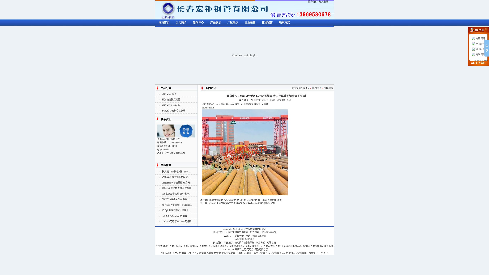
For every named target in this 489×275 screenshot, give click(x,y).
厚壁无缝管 (259, 253)
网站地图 (271, 242)
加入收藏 (323, 1)
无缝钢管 (201, 253)
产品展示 (215, 22)
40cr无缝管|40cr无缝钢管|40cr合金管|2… (299, 253)
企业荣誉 (250, 22)
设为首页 (312, 1)
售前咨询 (480, 38)
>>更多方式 (480, 61)
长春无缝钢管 (179, 253)
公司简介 (181, 22)
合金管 (217, 253)
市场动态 (328, 88)
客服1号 (480, 43)
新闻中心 (198, 22)
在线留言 (267, 22)
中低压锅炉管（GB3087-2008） (237, 253)
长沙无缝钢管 (272, 253)
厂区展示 (232, 22)
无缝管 (209, 253)
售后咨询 (480, 54)
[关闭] (483, 29)
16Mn (189, 253)
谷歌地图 (249, 239)
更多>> (324, 253)
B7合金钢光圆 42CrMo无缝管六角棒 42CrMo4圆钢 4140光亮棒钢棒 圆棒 (245, 200)
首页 (305, 88)
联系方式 (284, 22)
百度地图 (239, 239)
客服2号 (480, 49)
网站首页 (164, 22)
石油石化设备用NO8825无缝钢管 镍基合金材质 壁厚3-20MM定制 (242, 203)
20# (194, 253)
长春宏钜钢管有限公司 (254, 229)
